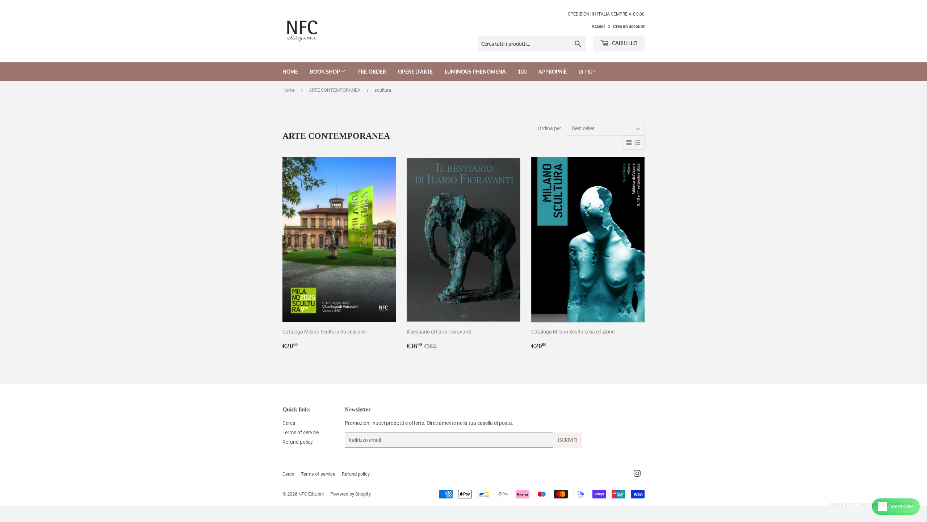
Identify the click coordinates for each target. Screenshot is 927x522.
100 (522, 72)
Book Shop (325, 72)
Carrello (624, 43)
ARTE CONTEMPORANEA (334, 90)
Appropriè (552, 72)
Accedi (598, 26)
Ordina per (549, 128)
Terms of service (300, 432)
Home (290, 72)
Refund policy (297, 442)
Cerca (288, 423)
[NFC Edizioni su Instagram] (637, 474)
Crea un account (629, 26)
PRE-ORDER (371, 72)
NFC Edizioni (311, 494)
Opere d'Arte (415, 72)
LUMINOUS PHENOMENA (475, 72)
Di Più (585, 72)
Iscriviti (568, 440)
